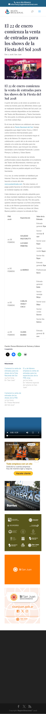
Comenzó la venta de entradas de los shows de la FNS (13, 395)
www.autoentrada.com (13, 184)
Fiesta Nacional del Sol (24, 127)
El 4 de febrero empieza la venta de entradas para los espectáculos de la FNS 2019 (31, 373)
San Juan (17, 54)
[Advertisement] (23, 666)
